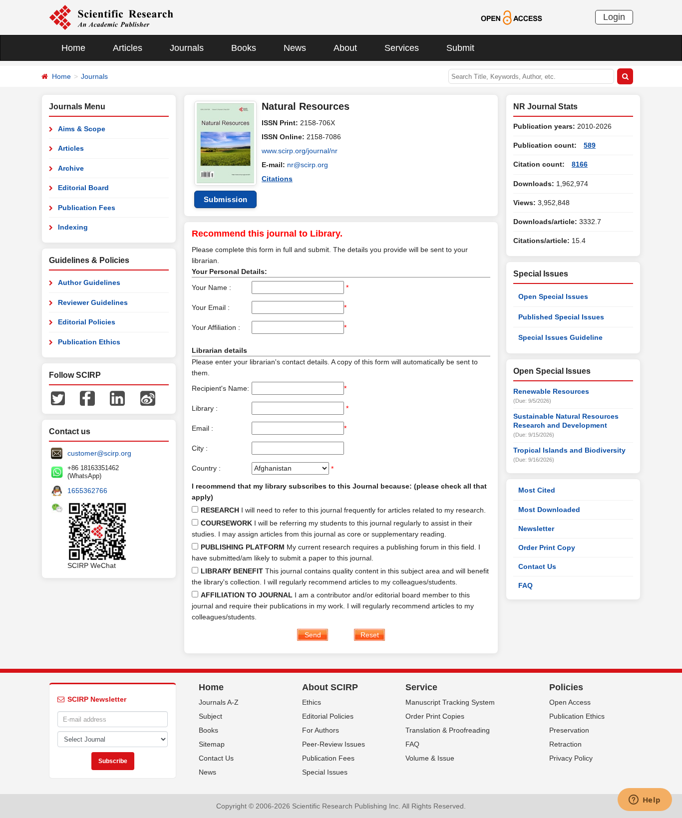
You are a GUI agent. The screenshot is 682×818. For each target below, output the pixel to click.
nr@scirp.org (307, 165)
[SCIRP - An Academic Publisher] (111, 17)
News (295, 48)
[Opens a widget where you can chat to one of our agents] (644, 800)
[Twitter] (58, 398)
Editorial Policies (86, 322)
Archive (71, 168)
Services (401, 48)
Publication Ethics (89, 342)
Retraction (565, 744)
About (345, 48)
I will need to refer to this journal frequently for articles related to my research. (343, 510)
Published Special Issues (561, 317)
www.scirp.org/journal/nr (300, 151)
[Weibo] (147, 398)
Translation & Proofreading (447, 730)
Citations (277, 179)
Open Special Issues (553, 296)
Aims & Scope (81, 129)
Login (614, 17)
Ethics (311, 702)
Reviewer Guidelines (93, 302)
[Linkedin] (117, 398)
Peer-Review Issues (333, 744)
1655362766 (87, 491)
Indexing (73, 227)
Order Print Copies (434, 716)
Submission (226, 199)
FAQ (525, 585)
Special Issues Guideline (560, 337)
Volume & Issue (429, 758)
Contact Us (537, 566)
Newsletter (536, 529)
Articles (127, 48)
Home (73, 48)
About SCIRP (330, 687)
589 (590, 145)
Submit (460, 48)
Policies (566, 687)
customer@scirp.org (99, 453)
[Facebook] (87, 398)
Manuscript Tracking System (450, 702)
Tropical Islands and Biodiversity (569, 450)
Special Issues (324, 772)
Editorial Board (83, 188)
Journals (187, 48)
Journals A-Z (219, 702)
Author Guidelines (89, 282)
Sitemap (212, 744)
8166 (580, 164)
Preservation (569, 730)
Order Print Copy (546, 547)
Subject (210, 716)
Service (421, 687)
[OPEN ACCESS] (511, 17)
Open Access (570, 702)
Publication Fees (86, 208)
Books (243, 48)
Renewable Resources (551, 391)
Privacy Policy (571, 758)
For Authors (320, 730)
